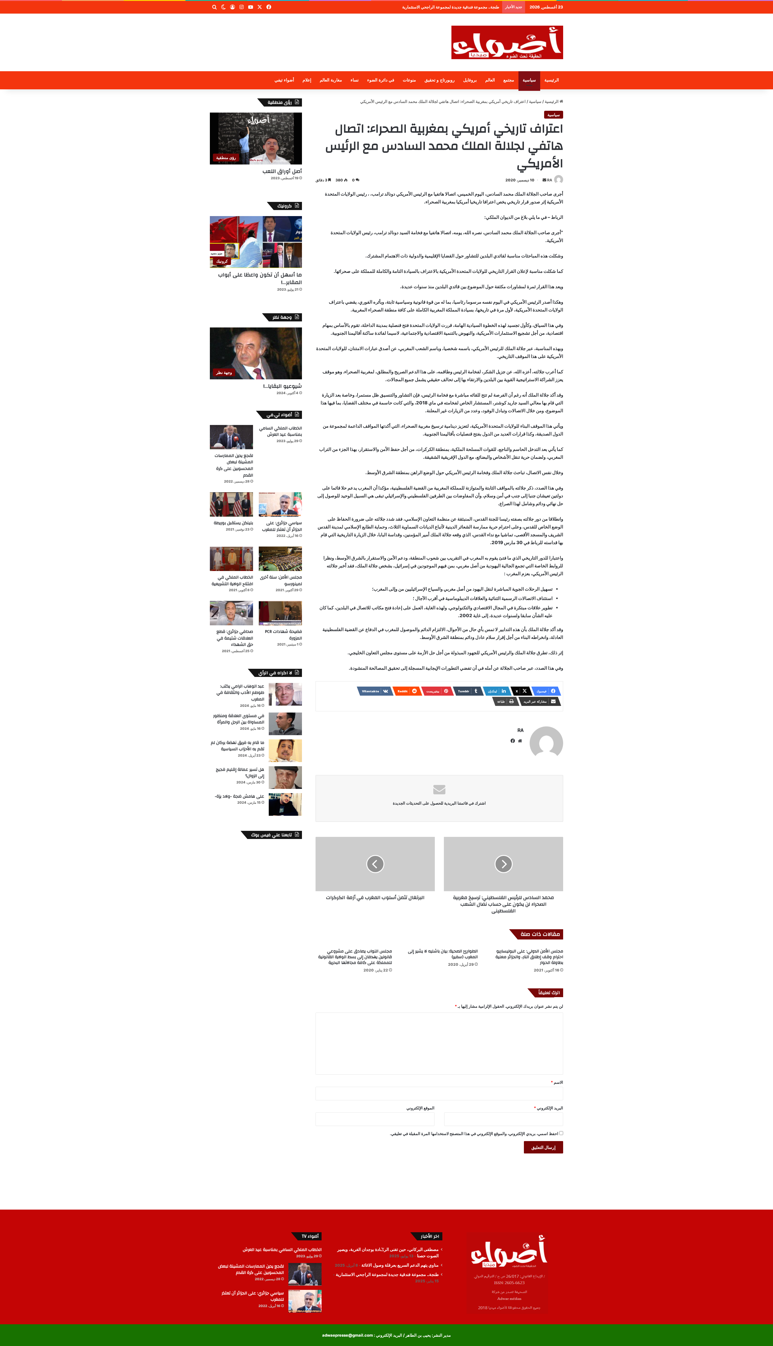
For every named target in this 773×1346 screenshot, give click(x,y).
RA (549, 180)
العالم (490, 80)
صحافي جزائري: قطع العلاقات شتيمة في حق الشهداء (235, 638)
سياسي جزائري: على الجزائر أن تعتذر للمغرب (282, 526)
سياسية (529, 80)
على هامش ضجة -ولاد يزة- (239, 796)
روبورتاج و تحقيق (440, 80)
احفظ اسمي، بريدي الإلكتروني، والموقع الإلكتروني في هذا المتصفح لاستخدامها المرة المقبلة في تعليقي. (474, 1133)
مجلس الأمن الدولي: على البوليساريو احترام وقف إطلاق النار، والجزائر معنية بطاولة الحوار (529, 957)
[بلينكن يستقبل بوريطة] (231, 504)
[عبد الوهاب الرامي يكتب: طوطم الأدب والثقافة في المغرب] (285, 694)
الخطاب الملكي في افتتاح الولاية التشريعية (232, 580)
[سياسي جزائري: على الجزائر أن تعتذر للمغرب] (280, 504)
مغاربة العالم (331, 80)
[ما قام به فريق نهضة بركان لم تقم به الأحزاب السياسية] (285, 750)
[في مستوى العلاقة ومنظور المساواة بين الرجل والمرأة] (285, 724)
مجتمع (508, 80)
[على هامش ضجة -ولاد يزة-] (285, 804)
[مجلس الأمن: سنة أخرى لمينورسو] (280, 559)
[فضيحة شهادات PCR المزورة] (280, 613)
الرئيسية (551, 80)
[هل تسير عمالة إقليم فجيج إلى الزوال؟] (285, 777)
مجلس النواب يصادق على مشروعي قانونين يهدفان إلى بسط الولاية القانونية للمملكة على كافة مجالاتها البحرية (355, 957)
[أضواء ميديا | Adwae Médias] (507, 42)
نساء (355, 80)
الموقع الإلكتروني (420, 1107)
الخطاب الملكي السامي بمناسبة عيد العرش (280, 431)
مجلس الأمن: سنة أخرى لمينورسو (281, 580)
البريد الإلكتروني (548, 1107)
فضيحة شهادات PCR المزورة (283, 635)
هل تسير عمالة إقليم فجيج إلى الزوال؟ (240, 773)
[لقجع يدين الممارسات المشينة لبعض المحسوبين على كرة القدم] (231, 437)
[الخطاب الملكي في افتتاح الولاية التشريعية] (231, 559)
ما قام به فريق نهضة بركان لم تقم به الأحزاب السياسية (237, 746)
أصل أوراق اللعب (282, 171)
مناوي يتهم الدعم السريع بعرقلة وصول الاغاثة (400, 1265)
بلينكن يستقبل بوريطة (233, 523)
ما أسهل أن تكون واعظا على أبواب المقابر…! (260, 278)
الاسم (557, 1082)
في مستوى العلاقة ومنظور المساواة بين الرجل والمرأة (238, 719)
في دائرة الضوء (380, 80)
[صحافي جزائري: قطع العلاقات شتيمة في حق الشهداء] (231, 613)
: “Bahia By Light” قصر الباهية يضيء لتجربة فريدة (456, 7)
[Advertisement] (326, 33)
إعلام (307, 80)
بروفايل (470, 80)
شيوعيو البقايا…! (282, 386)
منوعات (409, 80)
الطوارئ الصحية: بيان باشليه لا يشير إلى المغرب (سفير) (443, 954)
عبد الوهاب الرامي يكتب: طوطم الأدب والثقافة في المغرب (240, 692)
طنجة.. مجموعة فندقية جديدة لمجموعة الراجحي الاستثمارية (387, 1274)
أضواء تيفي (284, 80)
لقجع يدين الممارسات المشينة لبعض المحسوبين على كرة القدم (234, 465)
